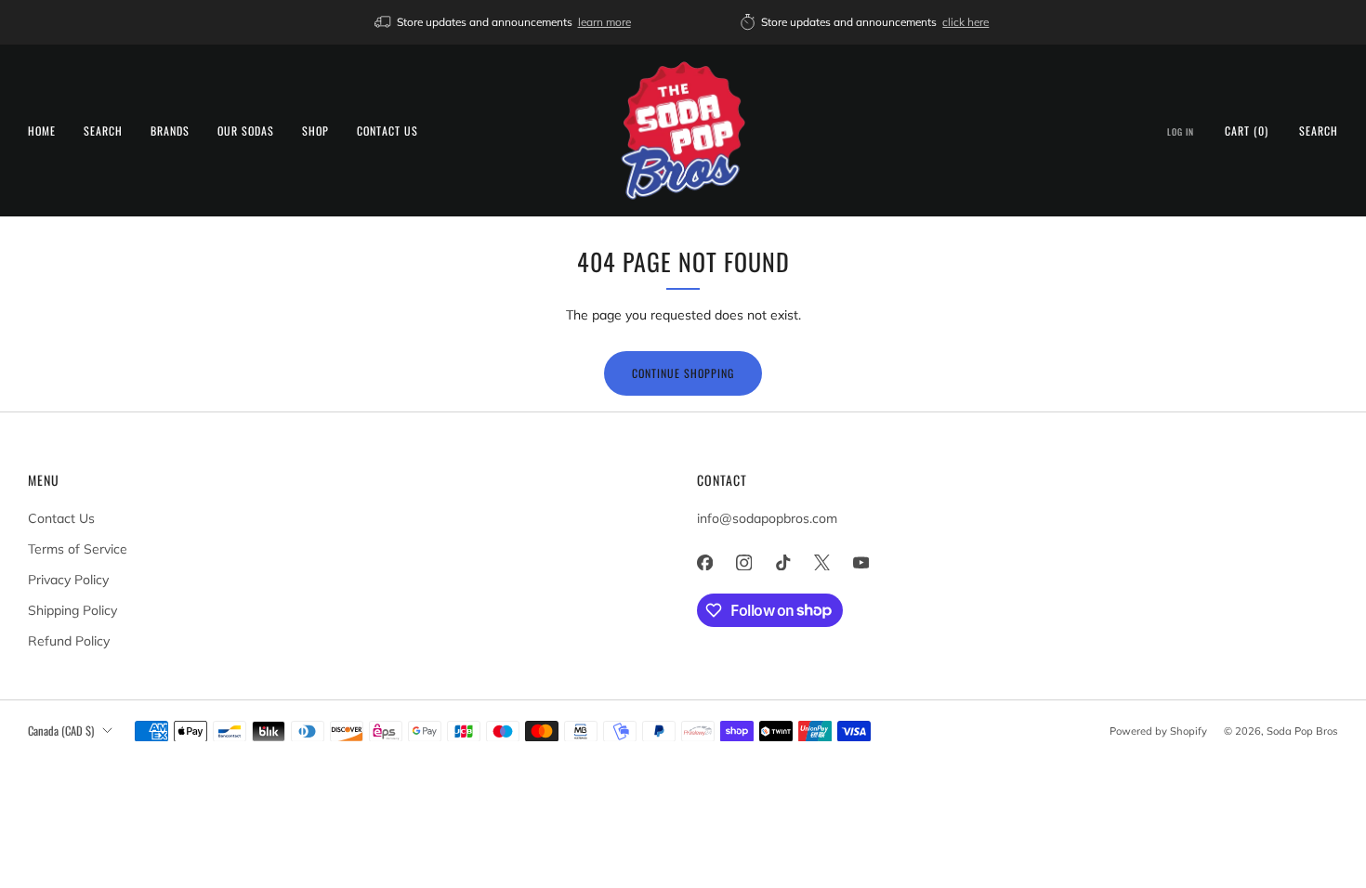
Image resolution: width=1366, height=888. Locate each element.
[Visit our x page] (821, 562)
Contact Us (387, 130)
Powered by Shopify (1158, 731)
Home (42, 130)
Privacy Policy (68, 579)
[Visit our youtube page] (860, 562)
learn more (604, 22)
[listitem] (504, 22)
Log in (1180, 131)
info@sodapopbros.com (767, 518)
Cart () (1246, 130)
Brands (170, 130)
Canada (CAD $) (61, 730)
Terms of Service (77, 549)
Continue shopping (683, 373)
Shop (315, 130)
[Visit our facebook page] (704, 562)
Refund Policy (69, 641)
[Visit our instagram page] (743, 562)
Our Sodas (245, 130)
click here (965, 22)
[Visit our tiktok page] (782, 562)
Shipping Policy (72, 610)
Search (103, 130)
